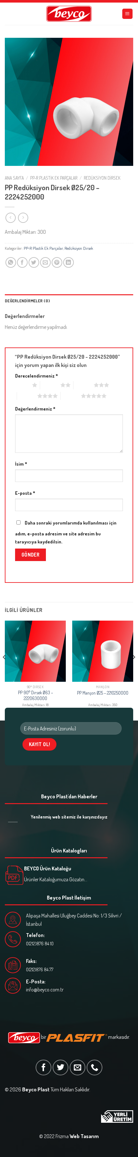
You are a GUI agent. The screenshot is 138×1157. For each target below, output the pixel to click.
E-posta (25, 493)
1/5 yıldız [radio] (22, 384)
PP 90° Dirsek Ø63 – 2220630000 (35, 695)
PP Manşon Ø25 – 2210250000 (102, 693)
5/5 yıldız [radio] (71, 395)
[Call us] (94, 1067)
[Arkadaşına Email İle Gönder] (45, 262)
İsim (21, 464)
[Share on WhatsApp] (10, 262)
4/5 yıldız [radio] (27, 395)
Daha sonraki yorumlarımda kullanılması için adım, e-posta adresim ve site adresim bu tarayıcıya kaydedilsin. (65, 532)
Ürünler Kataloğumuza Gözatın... (55, 879)
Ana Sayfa (14, 178)
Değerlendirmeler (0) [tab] (27, 300)
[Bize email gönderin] (77, 1067)
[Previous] (4, 670)
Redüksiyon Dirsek (102, 178)
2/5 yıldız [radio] (50, 384)
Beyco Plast (35, 1089)
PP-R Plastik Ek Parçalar (53, 178)
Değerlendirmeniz (35, 408)
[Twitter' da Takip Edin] (60, 1067)
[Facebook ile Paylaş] (22, 262)
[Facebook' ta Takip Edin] (43, 1067)
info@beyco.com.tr (45, 989)
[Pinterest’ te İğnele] (57, 262)
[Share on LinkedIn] (68, 262)
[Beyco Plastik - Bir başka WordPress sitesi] (69, 14)
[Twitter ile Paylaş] (34, 262)
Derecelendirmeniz (36, 376)
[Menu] (127, 14)
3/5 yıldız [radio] (83, 384)
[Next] (133, 670)
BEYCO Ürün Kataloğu (47, 868)
